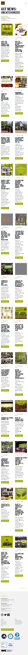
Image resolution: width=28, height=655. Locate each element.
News (2, 625)
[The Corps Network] (11, 635)
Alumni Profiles (5, 20)
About (2, 620)
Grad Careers (3, 622)
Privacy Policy (18, 624)
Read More (5, 60)
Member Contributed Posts (9, 18)
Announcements (5, 17)
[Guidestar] (4, 643)
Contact (2, 619)
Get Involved (3, 624)
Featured (3, 19)
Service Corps (4, 621)
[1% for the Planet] (17, 635)
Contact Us (4, 596)
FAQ (16, 619)
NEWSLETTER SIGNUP (7, 629)
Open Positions (18, 620)
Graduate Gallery (18, 621)
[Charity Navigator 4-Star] (11, 643)
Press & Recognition (19, 622)
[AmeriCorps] (4, 635)
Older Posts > (23, 588)
